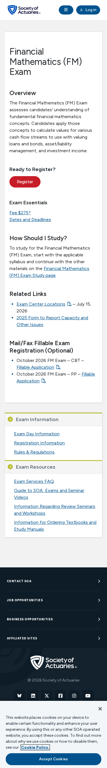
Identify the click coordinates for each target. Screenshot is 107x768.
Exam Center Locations (41, 304)
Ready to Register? (32, 169)
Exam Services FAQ (34, 481)
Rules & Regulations (34, 452)
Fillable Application (35, 367)
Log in (90, 9)
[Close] (100, 709)
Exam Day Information (37, 433)
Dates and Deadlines (30, 219)
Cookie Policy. (35, 747)
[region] (53, 734)
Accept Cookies (53, 759)
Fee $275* (20, 212)
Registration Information (39, 443)
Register (25, 181)
